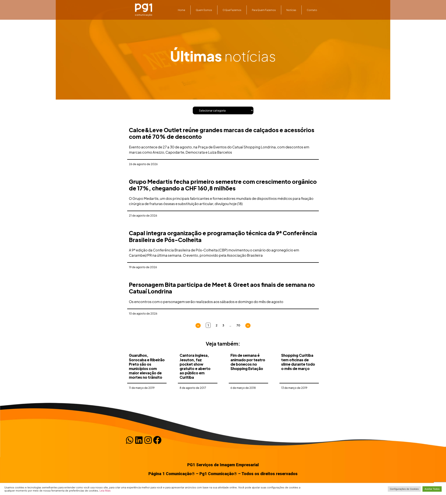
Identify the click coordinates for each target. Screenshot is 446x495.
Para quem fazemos (264, 10)
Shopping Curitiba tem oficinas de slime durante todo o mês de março (298, 362)
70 (238, 325)
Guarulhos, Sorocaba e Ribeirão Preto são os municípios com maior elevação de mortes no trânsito (147, 366)
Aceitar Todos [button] (432, 489)
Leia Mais (105, 490)
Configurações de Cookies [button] (404, 489)
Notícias (291, 10)
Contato (312, 10)
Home (181, 10)
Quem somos (204, 10)
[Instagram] (148, 440)
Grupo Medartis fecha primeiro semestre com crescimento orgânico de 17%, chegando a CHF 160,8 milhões (223, 185)
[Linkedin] (139, 440)
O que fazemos (232, 10)
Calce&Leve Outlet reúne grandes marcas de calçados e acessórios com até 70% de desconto (221, 133)
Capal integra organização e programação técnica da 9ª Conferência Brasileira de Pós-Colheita (223, 236)
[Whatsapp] (129, 440)
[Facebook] (157, 440)
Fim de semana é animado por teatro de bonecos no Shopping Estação (247, 362)
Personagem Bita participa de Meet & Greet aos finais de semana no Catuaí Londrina (222, 288)
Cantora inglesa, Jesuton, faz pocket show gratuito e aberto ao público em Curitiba (195, 366)
